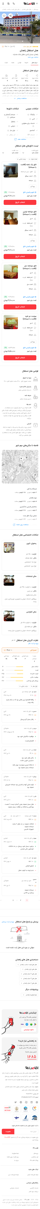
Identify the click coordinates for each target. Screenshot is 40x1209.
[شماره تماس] (13, 3)
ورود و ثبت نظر (33, 643)
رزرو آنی (32, 186)
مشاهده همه (22, 139)
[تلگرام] (21, 1102)
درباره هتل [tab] (34, 63)
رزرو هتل (36, 1153)
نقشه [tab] (12, 63)
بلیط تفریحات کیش (32, 1175)
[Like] (4, 15)
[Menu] (37, 3)
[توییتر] (15, 1102)
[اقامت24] (31, 1067)
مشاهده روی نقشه (33, 57)
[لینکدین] (31, 1102)
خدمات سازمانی (14, 1188)
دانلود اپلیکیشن (29, 1030)
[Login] (3, 3)
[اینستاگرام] (37, 1102)
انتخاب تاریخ (20, 202)
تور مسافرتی (34, 1157)
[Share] (10, 15)
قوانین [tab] (19, 63)
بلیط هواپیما (15, 1153)
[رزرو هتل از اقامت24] (29, 3)
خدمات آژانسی (34, 1188)
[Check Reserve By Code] (8, 3)
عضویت (8, 1131)
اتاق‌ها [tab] (26, 63)
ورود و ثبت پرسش (8, 922)
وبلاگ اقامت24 (34, 1160)
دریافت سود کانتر (33, 1192)
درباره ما (16, 1160)
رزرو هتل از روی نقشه (13, 1157)
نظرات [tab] (6, 63)
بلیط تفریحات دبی (13, 1175)
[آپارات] (26, 1102)
